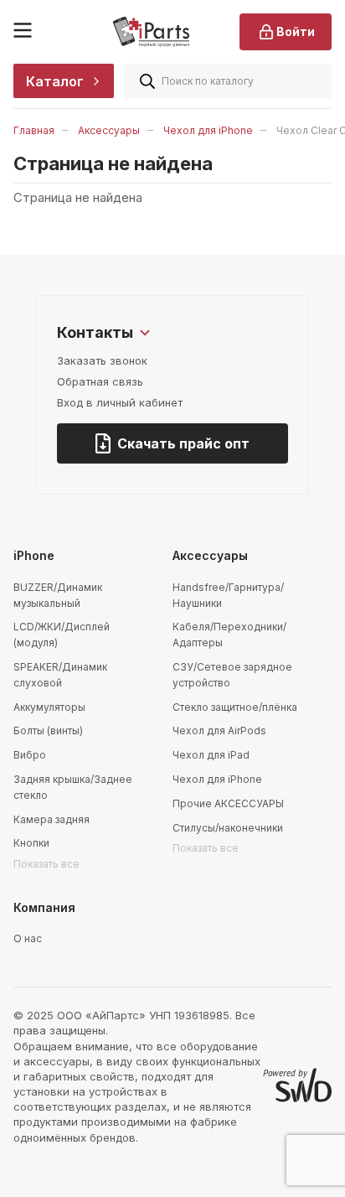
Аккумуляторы (49, 707)
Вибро (29, 755)
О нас (27, 938)
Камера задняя (51, 819)
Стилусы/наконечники (227, 827)
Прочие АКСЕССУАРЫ (228, 803)
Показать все (46, 864)
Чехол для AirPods (219, 730)
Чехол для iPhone (208, 130)
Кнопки (31, 843)
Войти (295, 31)
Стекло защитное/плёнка (234, 707)
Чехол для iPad (211, 755)
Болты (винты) (48, 730)
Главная (33, 130)
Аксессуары (109, 130)
